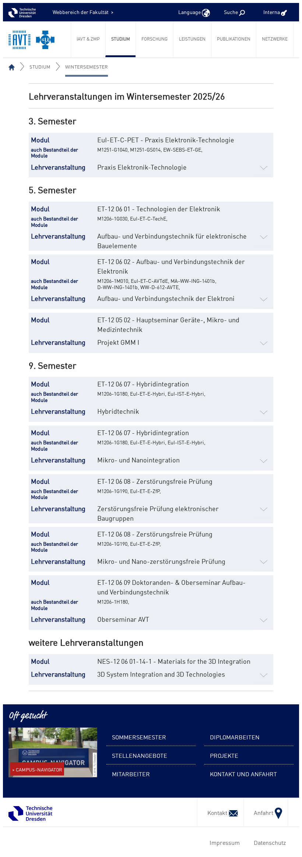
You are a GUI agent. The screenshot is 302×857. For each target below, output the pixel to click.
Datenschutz (268, 842)
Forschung (154, 39)
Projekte (224, 755)
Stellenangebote (139, 755)
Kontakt (216, 812)
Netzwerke (275, 39)
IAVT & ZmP (88, 39)
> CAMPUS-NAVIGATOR (37, 769)
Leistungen (192, 39)
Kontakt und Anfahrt (243, 774)
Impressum (223, 842)
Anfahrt (262, 812)
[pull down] (263, 166)
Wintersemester (86, 66)
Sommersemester (139, 737)
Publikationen (233, 39)
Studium (120, 39)
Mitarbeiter (131, 774)
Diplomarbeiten (235, 737)
